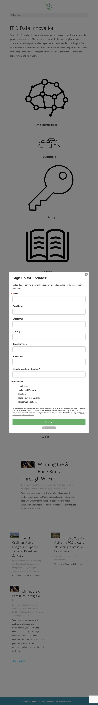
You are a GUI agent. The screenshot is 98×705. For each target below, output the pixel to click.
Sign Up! (49, 421)
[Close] (86, 274)
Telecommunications (27, 401)
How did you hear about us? (26, 369)
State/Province (20, 344)
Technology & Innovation (29, 397)
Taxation (22, 393)
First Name (18, 306)
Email (15, 294)
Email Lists (18, 356)
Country (16, 331)
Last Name (18, 319)
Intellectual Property (27, 389)
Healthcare (23, 385)
